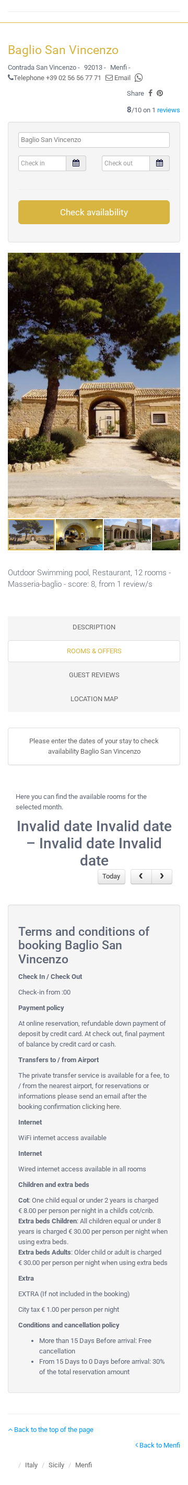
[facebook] (150, 93)
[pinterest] (160, 93)
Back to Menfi (159, 1445)
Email (122, 78)
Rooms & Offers (94, 651)
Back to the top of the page (53, 1430)
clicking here (101, 1106)
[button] (170, 385)
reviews (168, 110)
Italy (31, 1465)
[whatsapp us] (139, 78)
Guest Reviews (94, 675)
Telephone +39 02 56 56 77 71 (57, 78)
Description (94, 627)
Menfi (83, 1465)
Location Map (94, 699)
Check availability (94, 212)
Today (111, 876)
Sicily (56, 1465)
